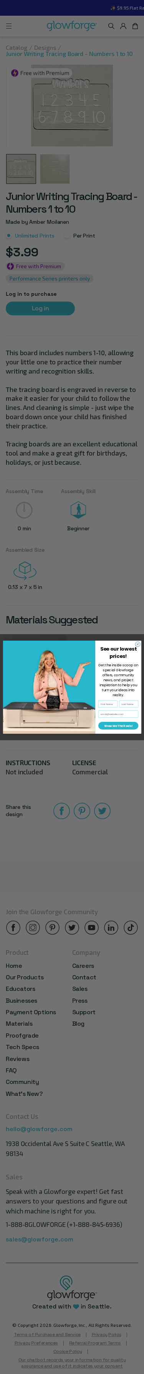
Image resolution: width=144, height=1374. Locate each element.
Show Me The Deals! (118, 725)
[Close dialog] (137, 643)
